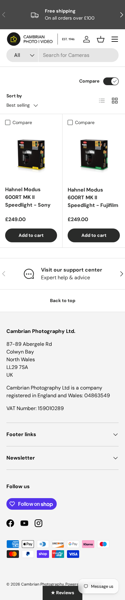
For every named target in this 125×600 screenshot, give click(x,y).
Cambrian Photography (42, 584)
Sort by (14, 96)
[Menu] (115, 39)
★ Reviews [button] (62, 593)
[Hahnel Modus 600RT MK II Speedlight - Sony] (31, 155)
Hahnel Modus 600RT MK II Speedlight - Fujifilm (93, 197)
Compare (89, 81)
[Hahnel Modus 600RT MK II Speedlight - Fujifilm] (94, 155)
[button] (101, 39)
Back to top (62, 300)
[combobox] (62, 55)
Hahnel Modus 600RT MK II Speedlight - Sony (28, 197)
